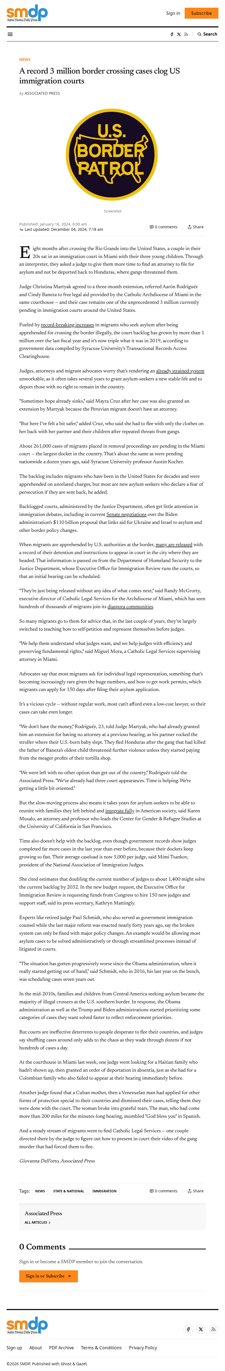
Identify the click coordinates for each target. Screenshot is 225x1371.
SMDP (25, 1363)
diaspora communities (130, 607)
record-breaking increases (67, 325)
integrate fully (119, 811)
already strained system (180, 371)
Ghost (66, 1363)
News (24, 59)
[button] (14, 1347)
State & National (68, 1191)
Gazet (81, 1363)
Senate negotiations (126, 514)
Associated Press (42, 93)
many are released (174, 545)
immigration (104, 1191)
